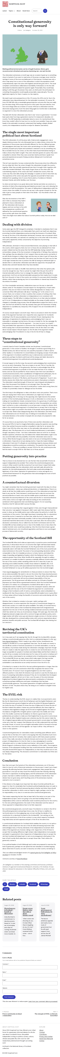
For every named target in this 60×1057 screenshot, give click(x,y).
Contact (42, 1032)
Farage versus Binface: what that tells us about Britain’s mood (28, 911)
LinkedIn (22, 884)
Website (4, 988)
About (41, 1030)
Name (4, 972)
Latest (4, 11)
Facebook (33, 884)
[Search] (45, 11)
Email (6, 889)
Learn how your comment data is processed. (43, 1001)
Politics (20, 30)
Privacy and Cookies (45, 1036)
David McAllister (22, 859)
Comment (5, 964)
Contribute (43, 1034)
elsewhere (15, 572)
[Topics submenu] (14, 10)
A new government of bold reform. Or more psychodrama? (46, 911)
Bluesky (12, 884)
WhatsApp (44, 884)
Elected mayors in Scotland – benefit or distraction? (9, 910)
